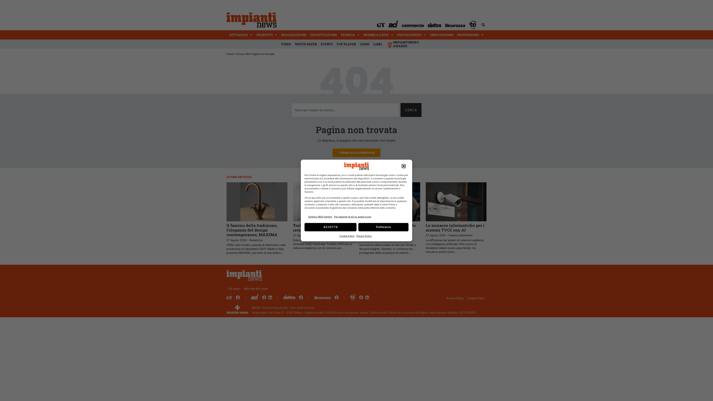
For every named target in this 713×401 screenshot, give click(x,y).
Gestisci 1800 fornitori (320, 216)
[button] (404, 166)
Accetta (330, 227)
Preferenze (383, 227)
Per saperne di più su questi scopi (352, 216)
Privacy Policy (364, 236)
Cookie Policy (347, 236)
